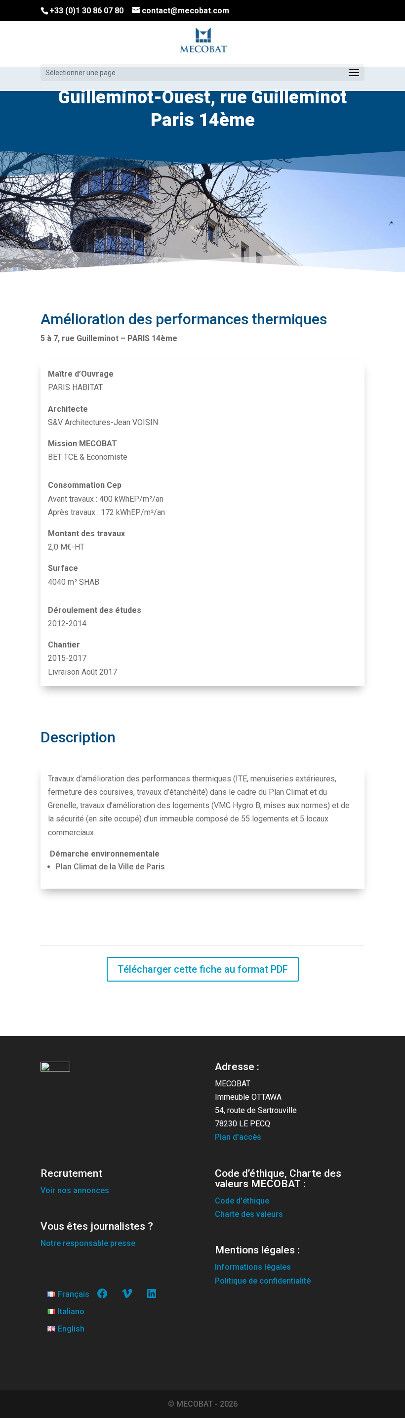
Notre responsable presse (87, 1243)
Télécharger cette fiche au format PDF (203, 969)
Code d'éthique (242, 1200)
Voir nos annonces (74, 1190)
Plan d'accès (238, 1137)
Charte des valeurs (249, 1214)
